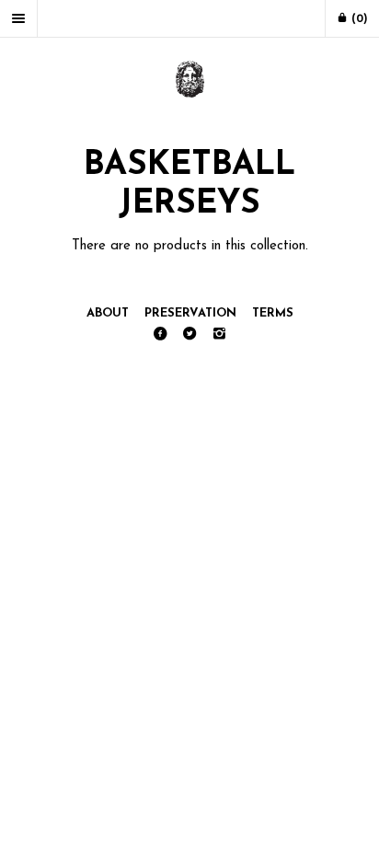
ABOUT (107, 313)
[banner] (189, 81)
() (358, 19)
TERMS (272, 313)
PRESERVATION (190, 313)
